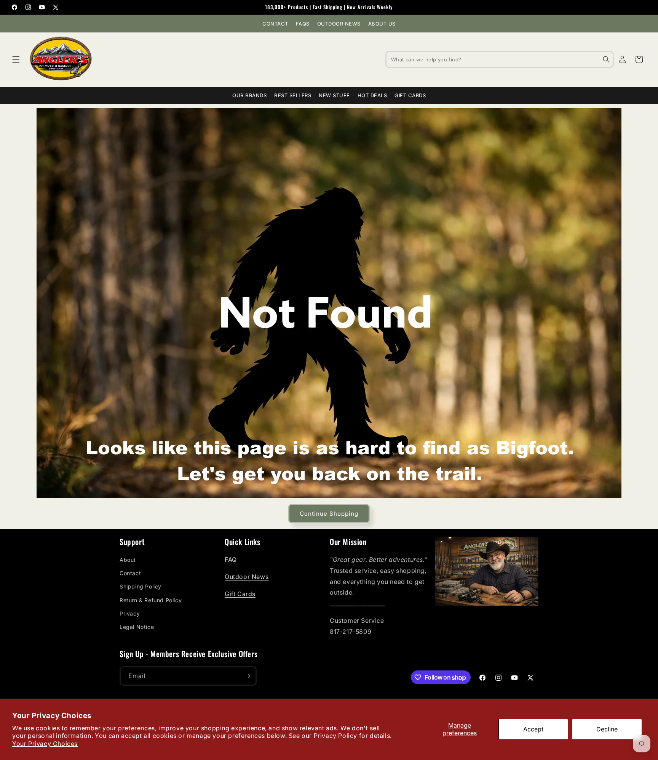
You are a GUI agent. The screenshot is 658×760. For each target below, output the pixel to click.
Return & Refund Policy (151, 600)
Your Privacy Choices (45, 743)
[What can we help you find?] (606, 59)
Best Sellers (292, 95)
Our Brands (249, 95)
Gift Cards (410, 95)
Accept (533, 729)
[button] (16, 59)
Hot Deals (372, 95)
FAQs (303, 24)
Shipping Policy (140, 586)
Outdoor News (339, 24)
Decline (607, 729)
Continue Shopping (329, 513)
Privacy (130, 613)
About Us (382, 24)
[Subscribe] (247, 676)
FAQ (231, 559)
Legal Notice (137, 627)
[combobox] (499, 59)
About (128, 559)
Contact (275, 24)
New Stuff (334, 95)
